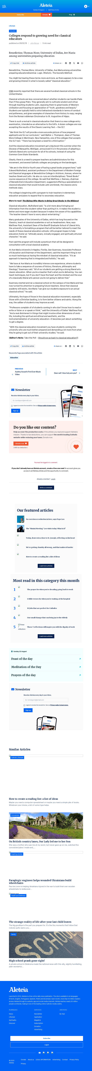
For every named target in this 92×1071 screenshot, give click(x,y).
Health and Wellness (18, 896)
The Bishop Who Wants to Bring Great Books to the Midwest (50, 200)
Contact (65, 1060)
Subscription (38, 1023)
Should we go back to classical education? (57, 338)
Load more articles (46, 566)
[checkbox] (12, 406)
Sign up (15, 411)
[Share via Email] (78, 63)
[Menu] (16, 6)
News (11, 1014)
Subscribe (20, 15)
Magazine (37, 1020)
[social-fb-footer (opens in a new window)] (44, 1053)
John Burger (34, 43)
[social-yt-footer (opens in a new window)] (40, 1053)
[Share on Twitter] (74, 63)
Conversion (15, 815)
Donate (45, 15)
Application (38, 1017)
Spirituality (12, 1020)
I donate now (19, 443)
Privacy (23, 1064)
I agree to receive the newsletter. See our (34, 406)
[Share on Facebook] (66, 63)
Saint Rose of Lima (53, 10)
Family (13, 934)
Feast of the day (22, 659)
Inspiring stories (16, 854)
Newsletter (38, 1014)
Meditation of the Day (26, 667)
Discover (12, 1023)
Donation (37, 1026)
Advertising (38, 1029)
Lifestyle (12, 26)
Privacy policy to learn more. (47, 406)
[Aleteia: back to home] (46, 5)
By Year (62, 1014)
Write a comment (46, 488)
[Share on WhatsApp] (82, 63)
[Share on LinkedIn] (70, 63)
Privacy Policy (74, 1060)
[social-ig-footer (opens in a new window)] (52, 1053)
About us (31, 1060)
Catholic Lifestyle (17, 758)
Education (14, 358)
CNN (11, 91)
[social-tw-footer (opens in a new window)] (48, 1053)
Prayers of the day (23, 675)
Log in (53, 479)
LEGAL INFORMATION (43, 1060)
